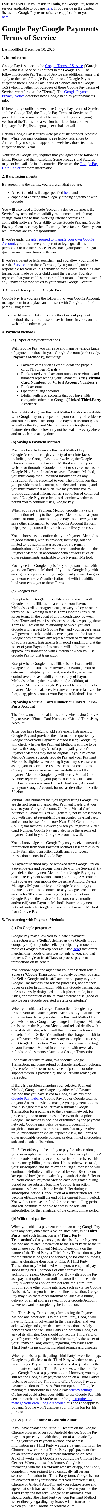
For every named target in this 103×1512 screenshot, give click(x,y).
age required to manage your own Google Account (51, 1401)
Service (19, 265)
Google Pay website (26, 1098)
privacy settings (80, 1390)
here (49, 8)
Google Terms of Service (64, 66)
